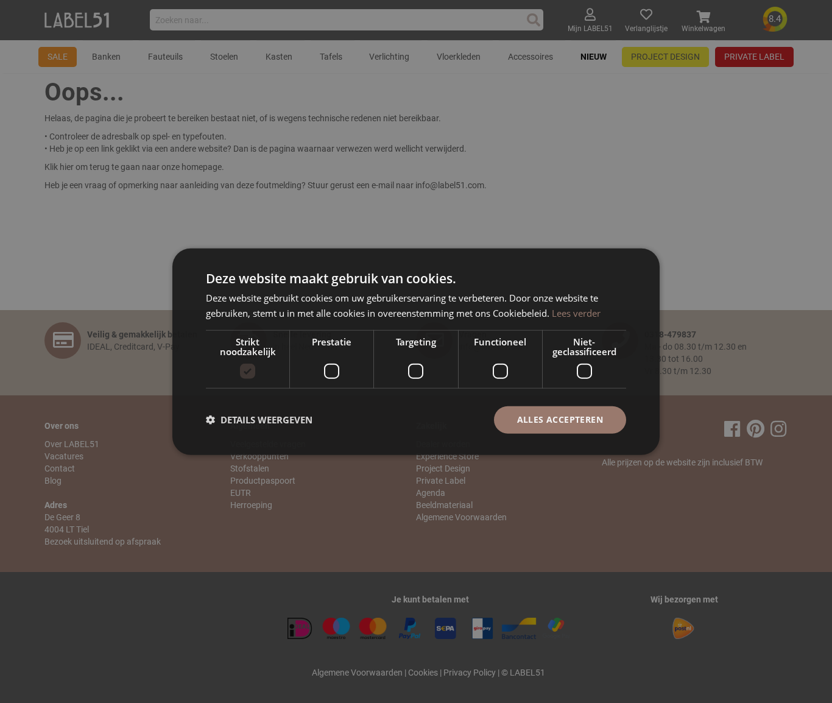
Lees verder (576, 313)
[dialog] (416, 352)
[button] (259, 419)
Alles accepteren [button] (560, 419)
